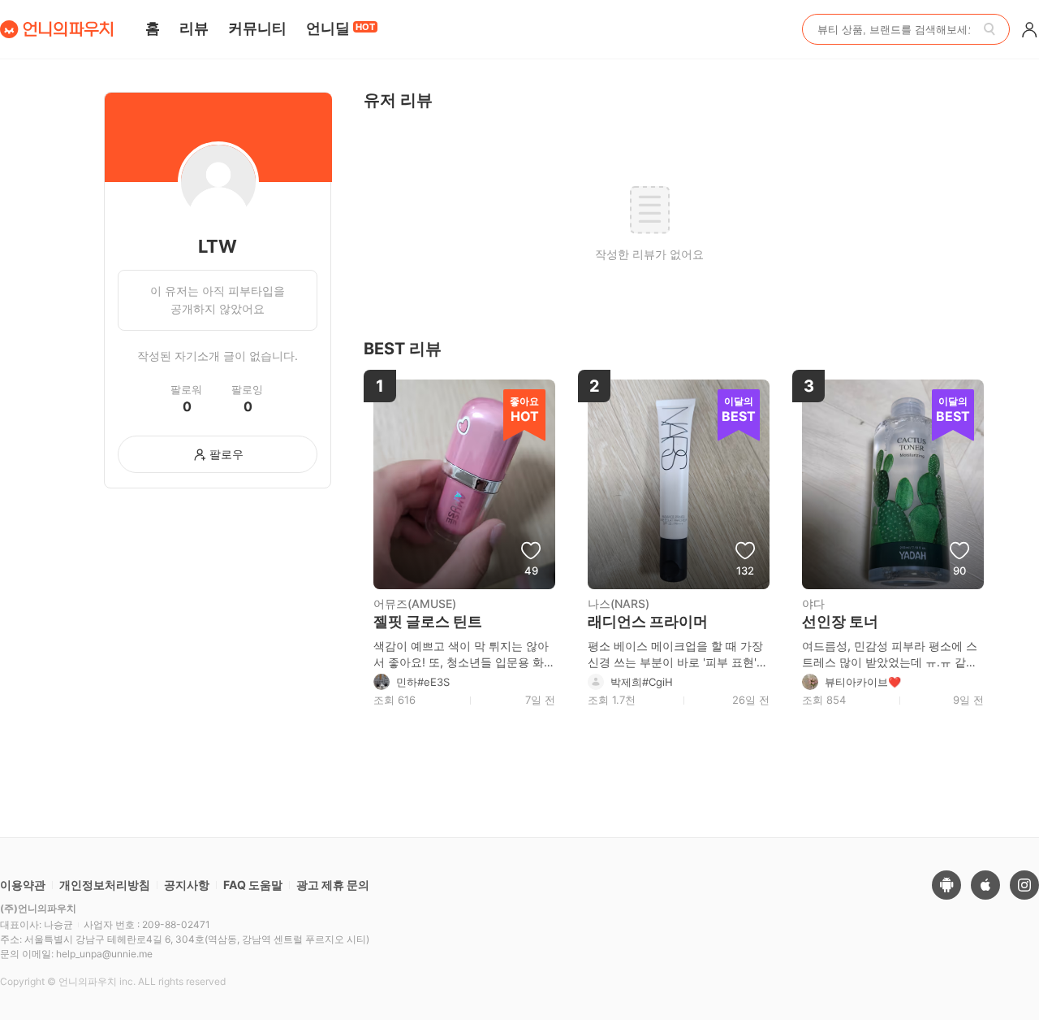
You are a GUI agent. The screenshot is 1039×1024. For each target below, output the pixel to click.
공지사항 (186, 885)
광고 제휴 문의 (332, 885)
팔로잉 (247, 389)
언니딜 (340, 28)
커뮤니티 (257, 28)
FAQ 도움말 (252, 885)
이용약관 (22, 885)
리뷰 (194, 28)
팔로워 (186, 389)
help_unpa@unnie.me (104, 954)
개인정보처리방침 (104, 885)
